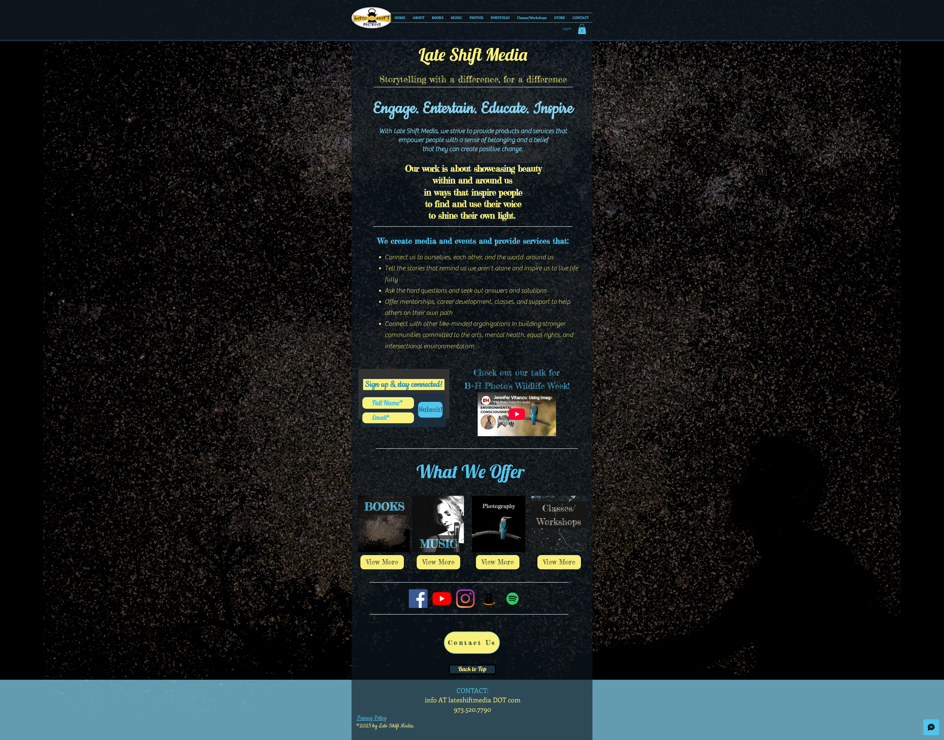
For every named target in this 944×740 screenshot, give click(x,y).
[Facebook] (418, 598)
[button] (582, 29)
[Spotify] (512, 598)
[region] (559, 488)
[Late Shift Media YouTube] (441, 598)
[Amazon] (489, 598)
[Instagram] (465, 598)
